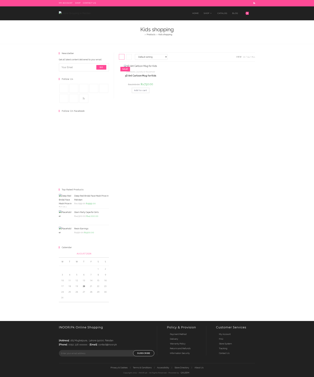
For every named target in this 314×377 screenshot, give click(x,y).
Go (101, 67)
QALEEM (185, 372)
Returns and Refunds (180, 348)
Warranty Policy (177, 343)
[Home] (143, 34)
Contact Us (224, 353)
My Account (225, 334)
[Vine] (63, 98)
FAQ (221, 339)
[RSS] (83, 98)
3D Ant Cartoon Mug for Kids (140, 75)
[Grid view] (121, 57)
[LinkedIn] (93, 88)
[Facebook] (73, 88)
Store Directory (181, 367)
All (253, 57)
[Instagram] (83, 88)
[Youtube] (73, 98)
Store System (225, 343)
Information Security (180, 353)
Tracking (223, 348)
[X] (63, 88)
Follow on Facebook (73, 111)
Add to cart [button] (140, 90)
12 (244, 57)
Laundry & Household (145, 72)
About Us (198, 367)
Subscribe (143, 353)
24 (248, 57)
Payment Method (178, 334)
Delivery (174, 339)
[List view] (129, 57)
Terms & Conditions (142, 367)
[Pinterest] (103, 88)
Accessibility (163, 367)
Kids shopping (165, 34)
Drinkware (130, 72)
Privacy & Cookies (119, 367)
